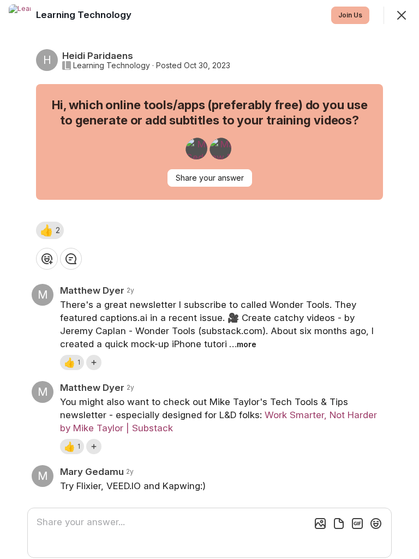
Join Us (350, 15)
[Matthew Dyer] (220, 148)
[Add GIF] (357, 523)
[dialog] (209, 279)
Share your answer (210, 177)
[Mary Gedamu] (196, 148)
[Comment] (71, 259)
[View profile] (20, 15)
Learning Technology (111, 65)
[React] (47, 258)
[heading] (85, 14)
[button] (50, 230)
